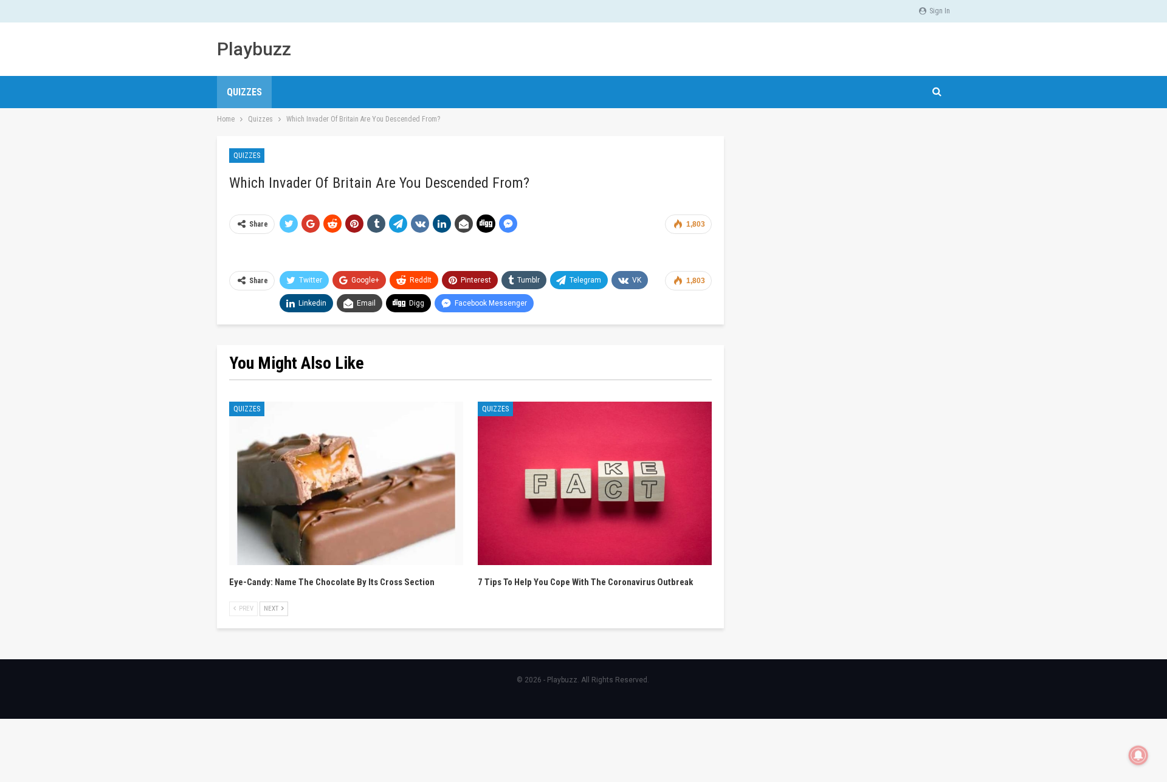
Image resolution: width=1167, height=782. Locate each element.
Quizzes (244, 92)
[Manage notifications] (1138, 755)
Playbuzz (254, 49)
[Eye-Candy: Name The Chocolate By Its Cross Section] (346, 484)
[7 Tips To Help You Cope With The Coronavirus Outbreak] (595, 484)
